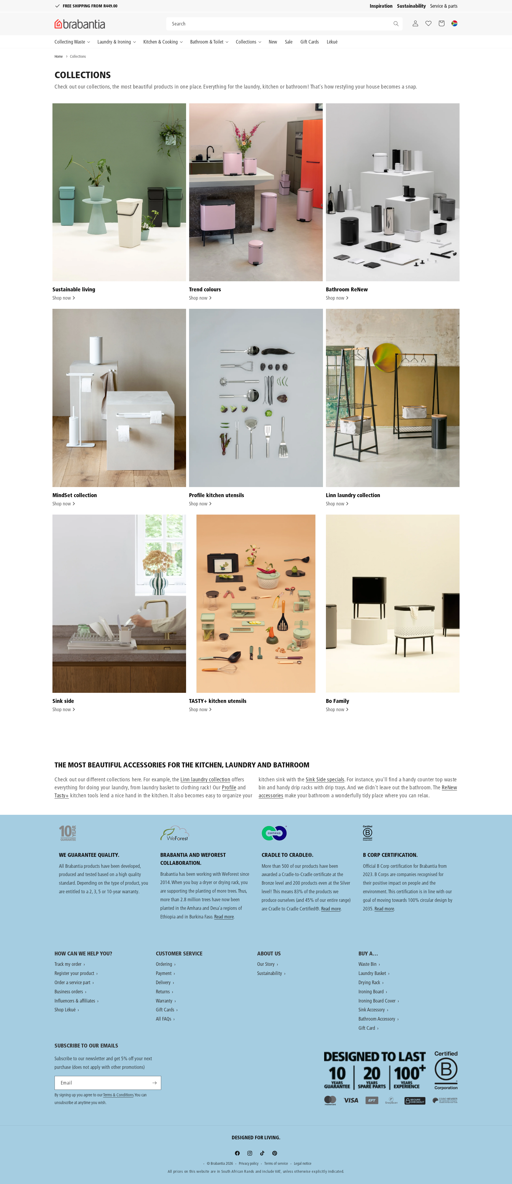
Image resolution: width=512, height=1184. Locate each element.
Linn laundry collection (205, 779)
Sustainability (411, 6)
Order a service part (73, 982)
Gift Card (367, 1028)
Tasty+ (62, 795)
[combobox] (284, 23)
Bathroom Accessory (377, 1019)
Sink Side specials (325, 779)
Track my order (69, 964)
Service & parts (443, 6)
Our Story (266, 964)
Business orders (69, 991)
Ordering (164, 964)
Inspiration (381, 6)
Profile (229, 787)
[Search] (396, 23)
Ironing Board (372, 991)
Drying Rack (370, 982)
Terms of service (276, 1163)
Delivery (164, 982)
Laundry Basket (373, 973)
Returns (163, 991)
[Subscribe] (154, 1083)
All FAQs (164, 1019)
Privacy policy (248, 1163)
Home (59, 56)
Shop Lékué (66, 1009)
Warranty (165, 1000)
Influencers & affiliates (75, 1000)
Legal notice (302, 1163)
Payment (164, 973)
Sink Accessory (372, 1009)
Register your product (75, 973)
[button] (74, 41)
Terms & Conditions (118, 1095)
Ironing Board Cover (378, 1000)
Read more (223, 916)
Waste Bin (368, 964)
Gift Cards (165, 1009)
